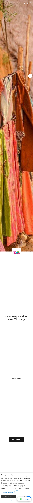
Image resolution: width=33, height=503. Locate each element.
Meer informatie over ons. (8, 492)
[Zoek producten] (30, 76)
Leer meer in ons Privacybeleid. (10, 491)
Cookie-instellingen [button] (16, 501)
